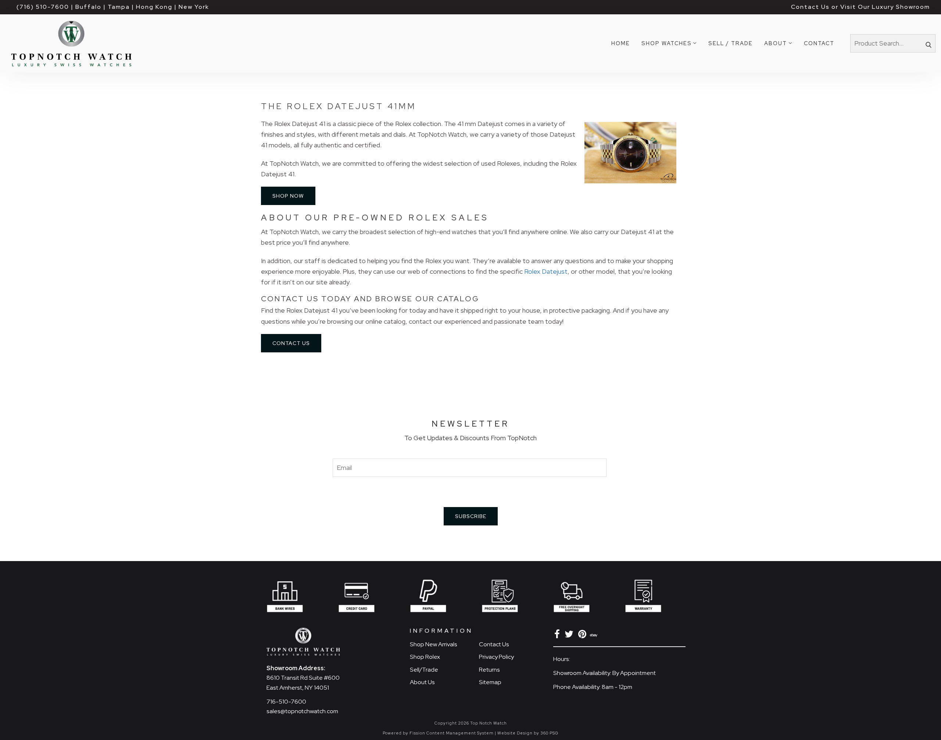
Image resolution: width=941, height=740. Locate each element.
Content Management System (460, 733)
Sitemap (490, 682)
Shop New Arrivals (433, 644)
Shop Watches (666, 43)
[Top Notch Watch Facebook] (558, 635)
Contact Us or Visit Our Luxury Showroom (860, 7)
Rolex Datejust (546, 271)
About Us (422, 682)
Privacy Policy (496, 657)
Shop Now (288, 196)
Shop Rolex (425, 657)
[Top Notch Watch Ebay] (594, 635)
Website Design (515, 733)
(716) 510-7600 (43, 7)
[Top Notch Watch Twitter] (570, 635)
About (775, 43)
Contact (819, 43)
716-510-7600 (286, 701)
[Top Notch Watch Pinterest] (583, 635)
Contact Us (291, 343)
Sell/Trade (424, 669)
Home (620, 43)
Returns (489, 669)
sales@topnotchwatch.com (302, 711)
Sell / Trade (730, 43)
